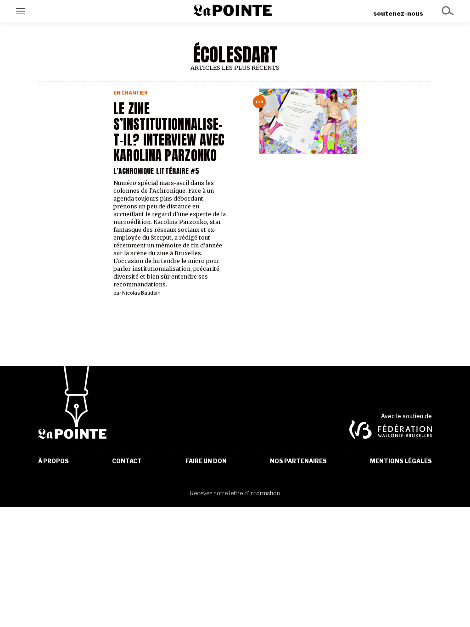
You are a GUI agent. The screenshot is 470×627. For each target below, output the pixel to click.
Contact (127, 461)
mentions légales (401, 461)
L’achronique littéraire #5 (156, 171)
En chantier (130, 93)
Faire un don (206, 461)
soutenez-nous (398, 13)
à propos (53, 461)
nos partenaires (298, 461)
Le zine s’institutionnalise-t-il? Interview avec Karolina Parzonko (169, 132)
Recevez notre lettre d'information (235, 493)
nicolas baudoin (141, 293)
